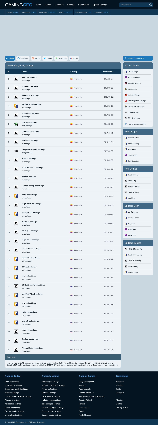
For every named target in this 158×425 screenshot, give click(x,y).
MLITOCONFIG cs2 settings (53, 385)
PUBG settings (133, 112)
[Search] (150, 4)
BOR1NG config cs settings (33, 285)
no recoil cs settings (13, 404)
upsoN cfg (132, 181)
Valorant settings (134, 83)
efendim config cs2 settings (53, 407)
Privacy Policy (122, 407)
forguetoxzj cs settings (31, 204)
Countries (59, 5)
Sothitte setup (133, 161)
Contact (119, 404)
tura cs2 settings (29, 276)
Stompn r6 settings (12, 400)
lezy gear (131, 224)
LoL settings (132, 89)
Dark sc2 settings (49, 393)
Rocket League (85, 415)
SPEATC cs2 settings (31, 258)
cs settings (26, 80)
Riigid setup (132, 155)
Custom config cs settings (33, 186)
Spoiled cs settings (30, 339)
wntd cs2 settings (29, 312)
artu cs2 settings (29, 303)
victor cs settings (29, 77)
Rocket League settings (137, 124)
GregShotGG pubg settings (33, 149)
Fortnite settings (134, 77)
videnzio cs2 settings (31, 213)
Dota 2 (81, 411)
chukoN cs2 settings (30, 321)
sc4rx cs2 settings (29, 195)
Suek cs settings (29, 159)
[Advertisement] (79, 34)
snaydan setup (133, 144)
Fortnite (82, 404)
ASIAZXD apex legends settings (18, 396)
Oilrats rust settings (13, 407)
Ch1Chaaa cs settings (51, 396)
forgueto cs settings (30, 240)
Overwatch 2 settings (136, 106)
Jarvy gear (132, 235)
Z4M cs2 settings (29, 267)
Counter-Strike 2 (85, 400)
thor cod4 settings (29, 122)
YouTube (119, 385)
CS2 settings (133, 72)
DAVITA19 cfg (133, 192)
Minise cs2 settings (50, 389)
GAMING (18, 4)
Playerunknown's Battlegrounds (91, 396)
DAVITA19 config (134, 261)
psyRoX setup (133, 138)
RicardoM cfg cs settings (32, 348)
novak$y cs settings (30, 113)
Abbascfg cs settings (50, 381)
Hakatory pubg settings (51, 400)
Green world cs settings (51, 411)
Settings (70, 5)
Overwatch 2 (84, 407)
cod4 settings (27, 126)
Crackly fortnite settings (14, 411)
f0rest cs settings (12, 393)
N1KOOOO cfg (133, 186)
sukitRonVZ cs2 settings (32, 294)
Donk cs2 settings (12, 381)
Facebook (120, 381)
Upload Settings (100, 5)
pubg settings (27, 153)
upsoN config (133, 266)
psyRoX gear (133, 212)
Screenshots (83, 5)
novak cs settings (29, 330)
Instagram (120, 393)
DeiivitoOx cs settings (31, 249)
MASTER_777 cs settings (32, 168)
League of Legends (86, 381)
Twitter (118, 389)
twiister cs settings (30, 140)
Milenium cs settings (30, 95)
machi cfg (131, 198)
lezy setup (132, 149)
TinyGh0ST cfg (133, 175)
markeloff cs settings (13, 385)
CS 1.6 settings (134, 118)
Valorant (82, 385)
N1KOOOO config (135, 249)
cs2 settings (26, 108)
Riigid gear (132, 229)
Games (48, 5)
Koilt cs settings (29, 177)
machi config (133, 272)
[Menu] (110, 4)
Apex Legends (85, 389)
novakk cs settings (30, 86)
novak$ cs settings (30, 231)
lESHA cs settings (29, 222)
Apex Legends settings (137, 101)
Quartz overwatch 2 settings (16, 389)
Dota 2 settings (134, 95)
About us (119, 400)
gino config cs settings (51, 404)
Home (38, 5)
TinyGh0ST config (135, 255)
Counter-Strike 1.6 (86, 393)
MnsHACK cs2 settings (31, 104)
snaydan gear (133, 218)
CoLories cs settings (30, 131)
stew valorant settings (13, 415)
